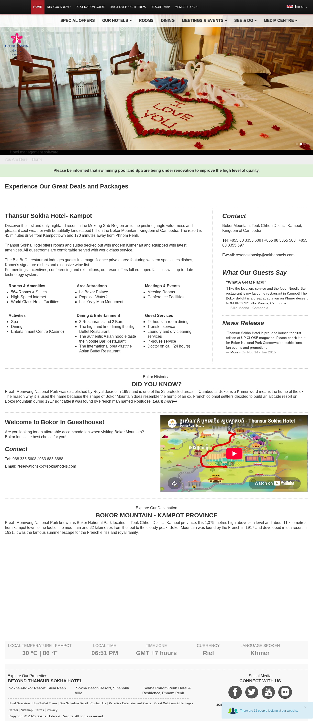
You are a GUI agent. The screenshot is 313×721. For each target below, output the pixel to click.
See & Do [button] (244, 20)
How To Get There (45, 703)
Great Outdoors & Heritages (173, 703)
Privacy (52, 710)
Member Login (186, 7)
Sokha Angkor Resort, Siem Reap (37, 688)
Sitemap (27, 710)
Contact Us (98, 703)
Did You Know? (59, 7)
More (234, 352)
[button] (297, 6)
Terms (39, 710)
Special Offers (77, 20)
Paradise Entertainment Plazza (130, 703)
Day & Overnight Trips (128, 7)
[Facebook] (235, 692)
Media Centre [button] (279, 20)
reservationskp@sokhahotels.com (265, 255)
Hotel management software (34, 152)
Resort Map (160, 7)
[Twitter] (251, 692)
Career (13, 710)
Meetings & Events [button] (203, 20)
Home (37, 7)
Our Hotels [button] (115, 20)
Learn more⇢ (165, 401)
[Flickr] (285, 692)
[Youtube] (268, 692)
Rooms (146, 20)
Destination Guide (90, 7)
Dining (168, 20)
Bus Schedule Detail (74, 703)
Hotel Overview (19, 703)
